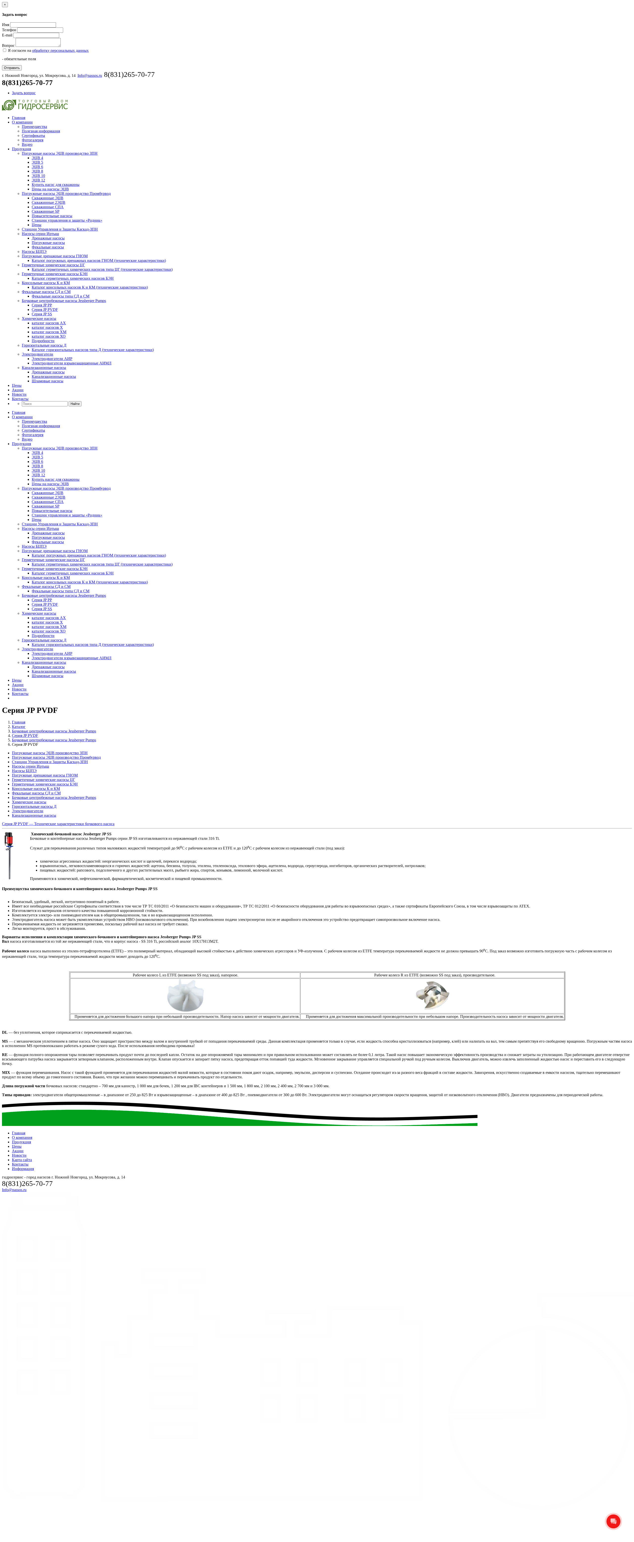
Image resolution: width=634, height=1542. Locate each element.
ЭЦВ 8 (37, 171)
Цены (36, 225)
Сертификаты (33, 135)
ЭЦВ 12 (38, 180)
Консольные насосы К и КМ (46, 283)
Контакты (20, 399)
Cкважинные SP (45, 211)
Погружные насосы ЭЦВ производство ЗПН (60, 153)
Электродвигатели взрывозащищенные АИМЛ (71, 363)
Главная (18, 118)
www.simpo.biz (336, 1538)
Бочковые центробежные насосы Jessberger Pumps (64, 301)
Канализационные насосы (44, 367)
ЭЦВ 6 (37, 167)
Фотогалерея (32, 140)
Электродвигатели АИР (52, 359)
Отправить (12, 68)
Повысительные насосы (52, 216)
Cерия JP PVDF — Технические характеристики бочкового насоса (58, 824)
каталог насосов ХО (49, 336)
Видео (27, 144)
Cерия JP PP (42, 305)
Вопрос (8, 45)
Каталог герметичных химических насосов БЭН (73, 278)
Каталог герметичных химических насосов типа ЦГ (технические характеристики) (102, 269)
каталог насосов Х (47, 327)
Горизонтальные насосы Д (44, 345)
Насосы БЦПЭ (34, 251)
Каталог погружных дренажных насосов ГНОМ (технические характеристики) (99, 260)
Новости (19, 394)
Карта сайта (22, 1160)
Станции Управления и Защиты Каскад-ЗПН (60, 229)
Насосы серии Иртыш (40, 234)
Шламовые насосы (47, 381)
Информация (23, 1169)
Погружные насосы (48, 243)
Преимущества (34, 126)
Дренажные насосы (48, 238)
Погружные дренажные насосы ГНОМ (55, 256)
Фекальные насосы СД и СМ (46, 292)
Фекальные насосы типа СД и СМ (60, 296)
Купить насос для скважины (55, 184)
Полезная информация (41, 131)
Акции (18, 390)
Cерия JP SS (42, 314)
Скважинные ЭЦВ (47, 198)
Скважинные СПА (48, 207)
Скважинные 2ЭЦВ (48, 202)
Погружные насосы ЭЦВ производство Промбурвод (66, 193)
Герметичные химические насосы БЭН (55, 274)
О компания (22, 1137)
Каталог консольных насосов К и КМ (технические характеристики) (90, 287)
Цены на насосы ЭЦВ (50, 189)
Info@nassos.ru (90, 75)
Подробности (43, 341)
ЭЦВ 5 (37, 162)
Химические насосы (39, 318)
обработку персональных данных (60, 50)
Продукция (21, 149)
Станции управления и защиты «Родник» (67, 220)
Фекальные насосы (48, 247)
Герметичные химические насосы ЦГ (53, 265)
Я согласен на (48, 50)
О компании (22, 122)
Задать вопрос (24, 93)
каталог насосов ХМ (49, 332)
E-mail (7, 35)
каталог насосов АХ (49, 323)
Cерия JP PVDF (45, 309)
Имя (5, 25)
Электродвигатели (37, 354)
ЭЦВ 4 (37, 158)
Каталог (19, 727)
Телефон (9, 30)
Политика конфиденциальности (307, 1538)
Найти (75, 404)
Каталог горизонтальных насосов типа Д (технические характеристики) (93, 350)
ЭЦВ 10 (38, 176)
